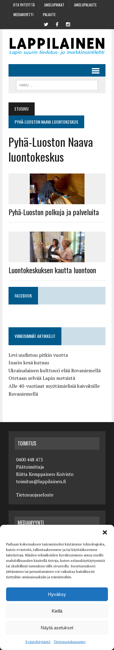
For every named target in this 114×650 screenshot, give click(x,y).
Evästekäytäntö (38, 641)
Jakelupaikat (54, 4)
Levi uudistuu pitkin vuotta (38, 355)
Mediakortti (23, 14)
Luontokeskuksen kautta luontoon (52, 269)
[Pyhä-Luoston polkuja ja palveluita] (57, 200)
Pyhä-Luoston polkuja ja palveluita (54, 211)
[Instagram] (68, 23)
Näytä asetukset (57, 627)
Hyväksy (57, 594)
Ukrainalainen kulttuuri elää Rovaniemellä (55, 370)
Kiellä (57, 611)
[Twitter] (46, 23)
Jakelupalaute (85, 4)
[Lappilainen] (57, 46)
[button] (105, 532)
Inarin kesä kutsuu (29, 362)
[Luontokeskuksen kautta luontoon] (57, 258)
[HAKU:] (57, 84)
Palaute (49, 14)
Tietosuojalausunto (69, 641)
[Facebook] (57, 23)
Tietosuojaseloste (35, 495)
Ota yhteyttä (24, 4)
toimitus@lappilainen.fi (41, 481)
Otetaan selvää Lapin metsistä (42, 378)
